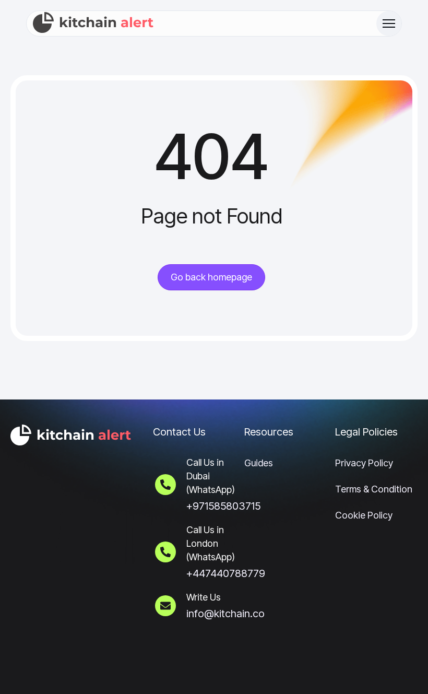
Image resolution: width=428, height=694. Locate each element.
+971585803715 (223, 506)
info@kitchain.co (225, 613)
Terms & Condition (373, 489)
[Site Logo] (93, 23)
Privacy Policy (364, 462)
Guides (258, 462)
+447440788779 (225, 573)
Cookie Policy (364, 515)
